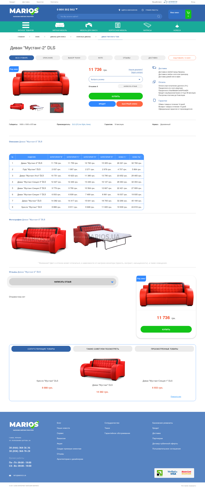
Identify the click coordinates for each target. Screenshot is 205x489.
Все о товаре (21, 58)
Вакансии (61, 438)
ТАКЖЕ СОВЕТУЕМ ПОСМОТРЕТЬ (102, 348)
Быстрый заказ (129, 104)
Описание (48, 58)
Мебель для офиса (88, 30)
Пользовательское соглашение (166, 448)
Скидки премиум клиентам (69, 448)
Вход (193, 2)
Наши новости (63, 427)
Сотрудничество (112, 422)
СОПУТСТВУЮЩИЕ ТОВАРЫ (41, 348)
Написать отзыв (130, 86)
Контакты (54, 2)
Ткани (107, 427)
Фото (100, 58)
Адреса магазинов (129, 10)
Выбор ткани (74, 58)
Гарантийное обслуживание (117, 433)
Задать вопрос (137, 72)
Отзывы (126, 58)
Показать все (176, 396)
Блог (59, 422)
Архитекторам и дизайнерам (70, 458)
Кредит (12, 2)
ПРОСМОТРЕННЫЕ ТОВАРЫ (164, 348)
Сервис (60, 433)
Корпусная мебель (118, 30)
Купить (116, 96)
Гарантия (40, 2)
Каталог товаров (26, 30)
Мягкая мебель (60, 30)
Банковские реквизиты (162, 422)
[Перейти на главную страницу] (24, 12)
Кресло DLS (47, 380)
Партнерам (157, 438)
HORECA (177, 30)
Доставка (26, 2)
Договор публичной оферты (165, 443)
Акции (59, 443)
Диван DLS (102, 384)
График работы (152, 10)
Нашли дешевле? (136, 69)
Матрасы (147, 30)
